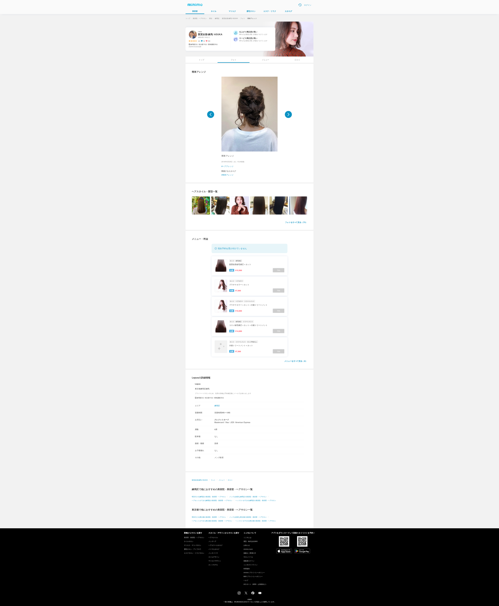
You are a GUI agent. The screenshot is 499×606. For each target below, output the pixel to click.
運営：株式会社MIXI (251, 541)
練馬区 (217, 18)
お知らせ (247, 545)
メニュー (265, 59)
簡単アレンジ (227, 174)
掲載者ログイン (249, 561)
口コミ (297, 59)
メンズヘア (212, 541)
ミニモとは (247, 537)
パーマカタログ (213, 549)
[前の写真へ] (210, 114)
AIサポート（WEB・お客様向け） (255, 584)
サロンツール (248, 557)
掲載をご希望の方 (250, 553)
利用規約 (247, 568)
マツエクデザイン (214, 561)
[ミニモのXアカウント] (246, 593)
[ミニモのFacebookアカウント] (252, 593)
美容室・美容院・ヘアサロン (194, 537)
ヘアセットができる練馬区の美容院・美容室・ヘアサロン (212, 500)
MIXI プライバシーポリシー (253, 576)
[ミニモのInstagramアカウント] (239, 593)
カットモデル (213, 565)
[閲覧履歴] (300, 5)
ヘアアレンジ (227, 166)
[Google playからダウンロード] (302, 551)
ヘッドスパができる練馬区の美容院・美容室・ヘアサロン (255, 500)
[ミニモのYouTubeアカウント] (259, 593)
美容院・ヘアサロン (200, 18)
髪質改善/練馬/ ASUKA (230, 18)
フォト (242, 18)
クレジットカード (221, 419)
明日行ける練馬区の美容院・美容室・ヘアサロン (209, 496)
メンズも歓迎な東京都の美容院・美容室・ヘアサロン (248, 517)
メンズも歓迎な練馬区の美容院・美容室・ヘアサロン (248, 496)
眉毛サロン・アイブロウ (192, 549)
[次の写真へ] (288, 114)
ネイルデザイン (213, 557)
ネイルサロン (188, 541)
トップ (188, 18)
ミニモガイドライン (251, 565)
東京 (210, 18)
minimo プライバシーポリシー (254, 572)
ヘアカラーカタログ (215, 545)
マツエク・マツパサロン (192, 545)
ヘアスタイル (213, 537)
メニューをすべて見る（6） (295, 361)
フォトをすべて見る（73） (296, 222)
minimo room (248, 549)
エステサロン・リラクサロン (194, 553)
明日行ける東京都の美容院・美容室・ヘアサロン (209, 517)
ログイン (307, 5)
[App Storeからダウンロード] (284, 551)
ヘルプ (246, 580)
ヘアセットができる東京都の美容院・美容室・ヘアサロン (212, 521)
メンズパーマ (213, 553)
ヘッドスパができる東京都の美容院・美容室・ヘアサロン (255, 521)
